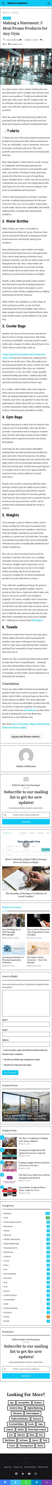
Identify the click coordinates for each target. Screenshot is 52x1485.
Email (5, 1030)
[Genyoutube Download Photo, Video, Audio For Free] (9, 1191)
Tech (6, 1218)
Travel (6, 1261)
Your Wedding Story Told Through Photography (11, 932)
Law (5, 1269)
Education (8, 1226)
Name (5, 1020)
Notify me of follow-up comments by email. (22, 1059)
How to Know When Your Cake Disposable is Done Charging (38, 932)
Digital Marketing (11, 1243)
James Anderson (12, 40)
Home (7, 12)
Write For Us (43, 1467)
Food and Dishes (11, 1308)
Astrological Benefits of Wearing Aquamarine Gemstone (13, 960)
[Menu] (3, 4)
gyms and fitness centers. (26, 736)
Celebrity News (10, 1295)
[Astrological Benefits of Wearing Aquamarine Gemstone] (13, 948)
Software (8, 1278)
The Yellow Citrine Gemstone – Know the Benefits (37, 960)
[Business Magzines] (17, 3)
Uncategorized (10, 1248)
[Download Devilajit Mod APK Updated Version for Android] (9, 1154)
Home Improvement (12, 1222)
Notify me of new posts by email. (17, 1065)
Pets (6, 1287)
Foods (6, 1321)
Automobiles (9, 1299)
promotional (30, 710)
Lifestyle (15, 12)
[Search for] (48, 4)
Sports (7, 1291)
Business (7, 1213)
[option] (26, 1106)
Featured (8, 1312)
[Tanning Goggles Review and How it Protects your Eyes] (9, 1166)
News (6, 1265)
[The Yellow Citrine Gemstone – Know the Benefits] (38, 948)
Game (6, 1304)
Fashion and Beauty (12, 1239)
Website (5, 1040)
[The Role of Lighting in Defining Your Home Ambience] (9, 1142)
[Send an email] (20, 40)
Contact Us (18, 1467)
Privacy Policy (30, 1467)
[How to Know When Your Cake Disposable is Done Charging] (38, 920)
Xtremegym (37, 620)
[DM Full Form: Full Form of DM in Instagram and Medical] (9, 1179)
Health (6, 1231)
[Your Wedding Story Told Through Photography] (13, 920)
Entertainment (10, 1274)
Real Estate (8, 1252)
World (6, 1317)
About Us (7, 1467)
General (7, 1256)
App (5, 1282)
